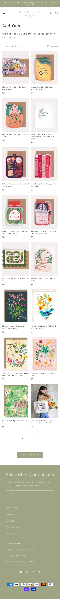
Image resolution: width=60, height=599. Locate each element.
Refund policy (12, 533)
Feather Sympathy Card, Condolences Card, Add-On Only (42, 136)
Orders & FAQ (12, 515)
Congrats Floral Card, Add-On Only (43, 374)
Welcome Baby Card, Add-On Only (43, 280)
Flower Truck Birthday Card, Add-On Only (14, 88)
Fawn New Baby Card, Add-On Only (14, 422)
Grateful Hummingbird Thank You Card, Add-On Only (15, 374)
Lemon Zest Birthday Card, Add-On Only (42, 88)
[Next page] (45, 439)
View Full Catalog (30, 455)
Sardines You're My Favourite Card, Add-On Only (43, 232)
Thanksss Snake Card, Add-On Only (15, 280)
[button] (50, 13)
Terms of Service (13, 527)
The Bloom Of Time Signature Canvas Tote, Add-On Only (43, 422)
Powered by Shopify (38, 594)
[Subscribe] (51, 493)
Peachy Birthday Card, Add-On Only (15, 135)
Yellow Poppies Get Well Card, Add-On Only (43, 327)
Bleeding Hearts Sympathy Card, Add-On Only (13, 327)
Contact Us (11, 521)
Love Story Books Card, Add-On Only (43, 185)
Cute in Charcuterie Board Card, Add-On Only (15, 185)
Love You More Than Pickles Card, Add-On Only (14, 232)
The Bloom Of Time (26, 594)
